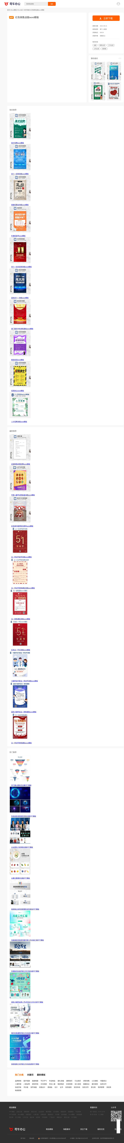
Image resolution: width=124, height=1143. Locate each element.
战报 (95, 45)
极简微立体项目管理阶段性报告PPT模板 (25, 909)
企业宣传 (41, 1111)
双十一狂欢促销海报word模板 (21, 267)
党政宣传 (63, 1111)
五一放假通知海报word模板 (20, 619)
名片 (56, 1087)
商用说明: (95, 29)
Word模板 (21, 1114)
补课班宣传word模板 (18, 236)
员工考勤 (18, 1117)
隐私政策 (31, 1138)
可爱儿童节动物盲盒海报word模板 (23, 495)
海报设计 (59, 1117)
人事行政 (36, 1114)
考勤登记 (103, 1081)
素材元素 (66, 1117)
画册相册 (35, 1081)
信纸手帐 (18, 1087)
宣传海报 (34, 1087)
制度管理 (18, 1090)
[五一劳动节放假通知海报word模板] (9, 586)
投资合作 (103, 1084)
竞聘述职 (26, 1111)
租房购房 (61, 1084)
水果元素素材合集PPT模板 (20, 878)
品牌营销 (18, 1081)
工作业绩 (110, 45)
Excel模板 (72, 1114)
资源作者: (95, 35)
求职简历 (28, 1114)
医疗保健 (27, 1081)
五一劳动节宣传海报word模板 (21, 557)
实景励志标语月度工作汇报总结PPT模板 (25, 971)
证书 (61, 1087)
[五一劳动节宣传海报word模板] (9, 555)
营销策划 (70, 1111)
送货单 (38, 1117)
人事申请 (18, 1084)
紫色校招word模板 (17, 360)
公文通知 (95, 1081)
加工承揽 (78, 1084)
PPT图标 (74, 1117)
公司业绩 (96, 49)
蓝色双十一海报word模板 (20, 298)
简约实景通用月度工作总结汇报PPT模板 (25, 1033)
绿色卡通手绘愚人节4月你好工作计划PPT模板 (27, 1002)
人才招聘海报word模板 (19, 422)
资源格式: (95, 32)
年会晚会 (52, 1081)
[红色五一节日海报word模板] (9, 648)
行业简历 (78, 1081)
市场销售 (44, 1117)
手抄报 (26, 1087)
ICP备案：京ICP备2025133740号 (79, 1138)
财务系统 (77, 1087)
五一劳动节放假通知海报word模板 (23, 588)
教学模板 (48, 1111)
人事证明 (27, 1084)
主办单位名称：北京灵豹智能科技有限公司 (103, 1138)
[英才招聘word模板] (9, 141)
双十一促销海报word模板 (20, 174)
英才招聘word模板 (17, 143)
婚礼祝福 (61, 1081)
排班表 (108, 1087)
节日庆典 (78, 1111)
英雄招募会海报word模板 (20, 205)
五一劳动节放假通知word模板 (21, 743)
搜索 (51, 4)
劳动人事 (52, 1084)
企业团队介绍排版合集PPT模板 (22, 847)
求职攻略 (86, 1081)
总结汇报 (19, 1111)
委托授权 (95, 1084)
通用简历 (69, 1081)
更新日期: (95, 26)
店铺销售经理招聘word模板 (20, 464)
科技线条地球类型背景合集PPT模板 (23, 816)
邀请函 (50, 1087)
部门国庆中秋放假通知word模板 (22, 329)
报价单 (32, 1117)
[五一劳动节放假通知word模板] (9, 741)
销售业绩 (102, 45)
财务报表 (68, 1087)
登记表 (93, 1087)
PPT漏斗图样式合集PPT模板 (21, 785)
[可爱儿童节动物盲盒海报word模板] (9, 493)
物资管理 (101, 1087)
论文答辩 (56, 1111)
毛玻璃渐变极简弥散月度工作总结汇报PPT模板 (27, 940)
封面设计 (42, 1087)
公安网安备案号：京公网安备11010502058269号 (53, 1138)
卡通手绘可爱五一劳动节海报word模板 (24, 681)
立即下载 (108, 18)
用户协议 (23, 1138)
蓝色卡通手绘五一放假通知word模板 (23, 712)
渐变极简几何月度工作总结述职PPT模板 (25, 1064)
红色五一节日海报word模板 (20, 650)
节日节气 (44, 1081)
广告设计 (52, 1117)
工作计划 (25, 1117)
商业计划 (34, 1111)
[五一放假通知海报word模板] (9, 617)
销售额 (104, 49)
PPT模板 (12, 1111)
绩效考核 (35, 1084)
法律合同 (43, 1114)
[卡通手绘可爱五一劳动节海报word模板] (9, 679)
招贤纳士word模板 (17, 391)
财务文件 (85, 1087)
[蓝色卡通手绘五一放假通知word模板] (9, 710)
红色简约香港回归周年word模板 (22, 526)
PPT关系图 (12, 1114)
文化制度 (44, 1084)
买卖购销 (69, 1084)
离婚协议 (86, 1084)
